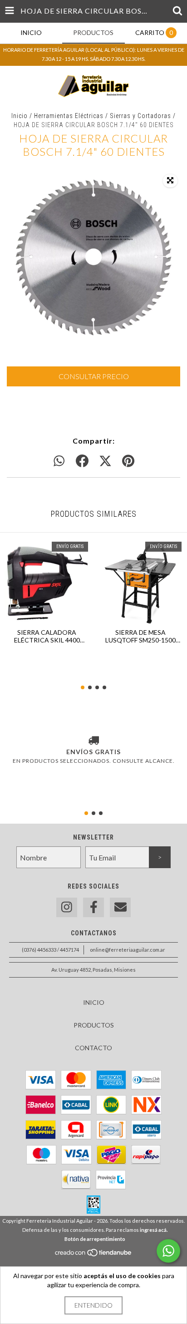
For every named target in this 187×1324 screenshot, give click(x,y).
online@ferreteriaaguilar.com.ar (127, 950)
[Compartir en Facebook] (82, 461)
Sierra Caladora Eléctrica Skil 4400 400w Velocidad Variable (47, 636)
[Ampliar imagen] (170, 181)
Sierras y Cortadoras (140, 115)
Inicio (19, 115)
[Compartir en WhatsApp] (59, 461)
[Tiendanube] (93, 1255)
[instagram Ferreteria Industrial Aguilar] (66, 907)
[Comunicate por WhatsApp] (168, 1251)
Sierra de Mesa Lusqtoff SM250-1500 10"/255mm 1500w (140, 636)
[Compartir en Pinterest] (128, 461)
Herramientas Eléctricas (68, 115)
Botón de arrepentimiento (94, 1239)
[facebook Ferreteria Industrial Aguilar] (93, 907)
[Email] (120, 907)
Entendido (93, 1305)
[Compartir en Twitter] (105, 461)
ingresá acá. (153, 1230)
